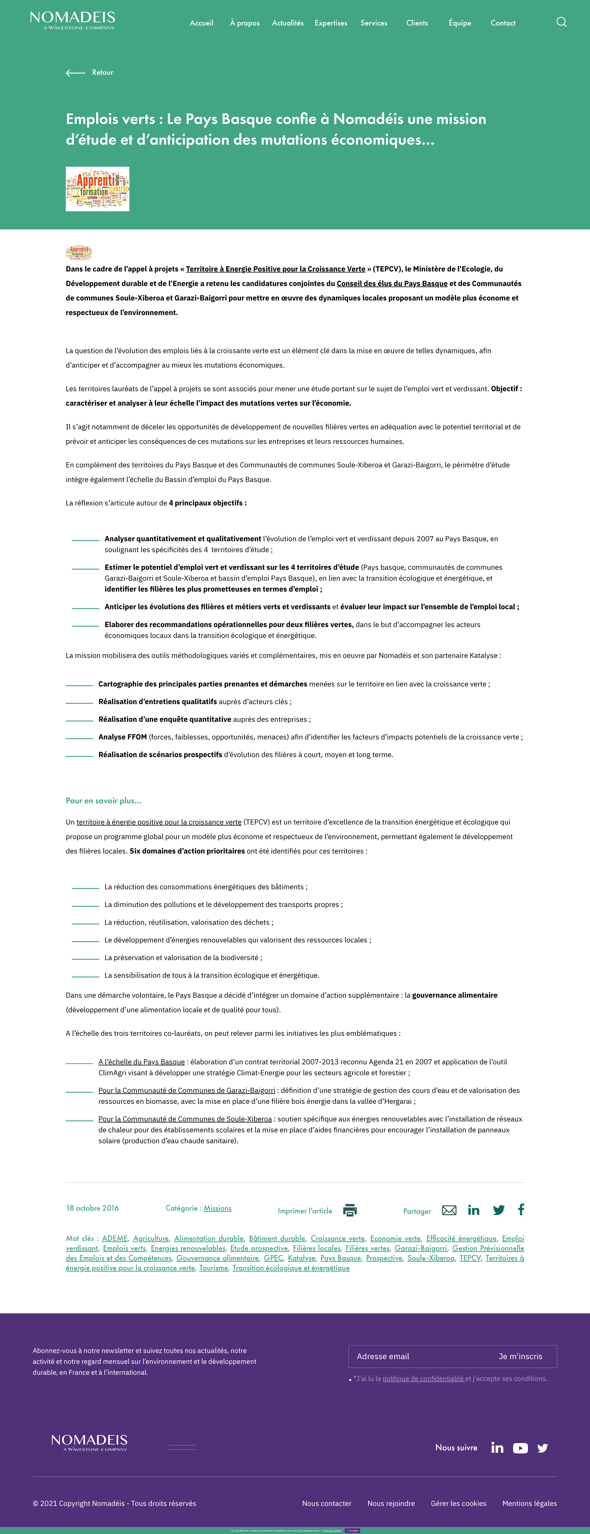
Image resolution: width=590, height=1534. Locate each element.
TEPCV (470, 1258)
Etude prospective (259, 1248)
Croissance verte (338, 1238)
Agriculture (151, 1238)
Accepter (353, 1530)
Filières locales (316, 1248)
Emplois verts (124, 1248)
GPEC (273, 1258)
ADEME (115, 1238)
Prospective (384, 1258)
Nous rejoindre (391, 1503)
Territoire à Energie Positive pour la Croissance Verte (276, 268)
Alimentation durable (209, 1238)
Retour (102, 72)
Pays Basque (341, 1258)
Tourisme (213, 1267)
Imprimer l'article (306, 1210)
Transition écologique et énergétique (291, 1267)
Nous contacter (327, 1503)
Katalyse (301, 1258)
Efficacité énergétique (461, 1238)
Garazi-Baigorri (421, 1248)
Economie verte (395, 1238)
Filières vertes (367, 1248)
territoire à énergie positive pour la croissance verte (159, 821)
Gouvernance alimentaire (217, 1258)
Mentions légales (529, 1503)
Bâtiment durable (277, 1238)
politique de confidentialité (424, 1378)
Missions (218, 1208)
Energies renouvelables (188, 1248)
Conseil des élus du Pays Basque (392, 283)
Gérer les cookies (459, 1503)
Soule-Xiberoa (431, 1258)
